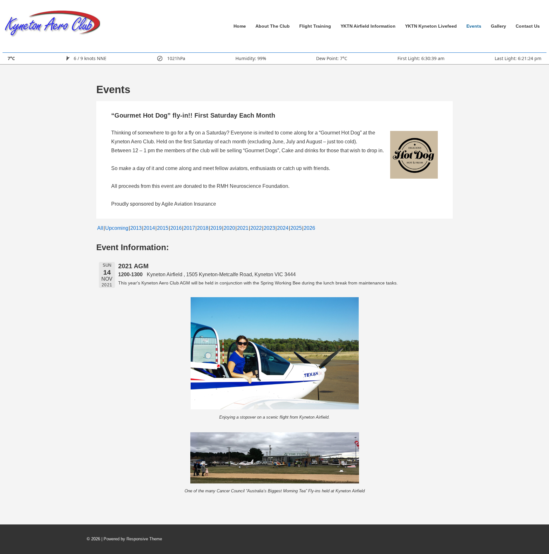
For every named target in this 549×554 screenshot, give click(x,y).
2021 (242, 228)
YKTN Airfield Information (368, 26)
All (100, 228)
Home (240, 26)
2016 (176, 228)
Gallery (498, 26)
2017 (189, 228)
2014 (149, 228)
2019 (216, 228)
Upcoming (116, 228)
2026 (309, 228)
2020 (229, 228)
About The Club (272, 26)
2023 (269, 228)
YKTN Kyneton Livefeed (431, 26)
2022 (256, 228)
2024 (282, 228)
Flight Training (315, 26)
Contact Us (528, 26)
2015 (162, 228)
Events (473, 26)
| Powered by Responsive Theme (131, 539)
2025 (296, 228)
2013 (136, 228)
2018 (202, 228)
